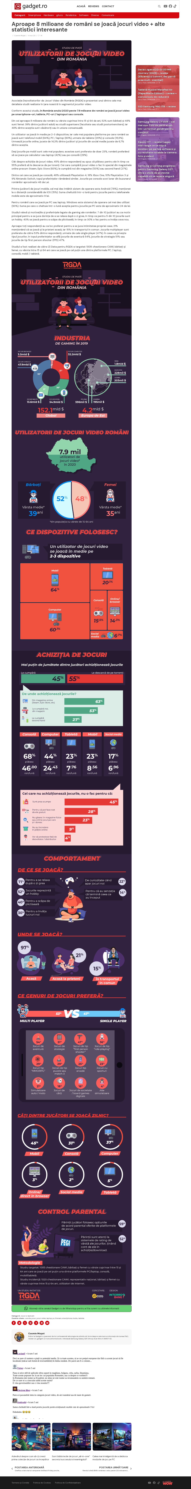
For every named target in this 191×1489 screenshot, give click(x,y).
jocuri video (41, 1318)
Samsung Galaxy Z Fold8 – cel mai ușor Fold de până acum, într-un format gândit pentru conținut (156, 127)
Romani (58, 1318)
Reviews (93, 6)
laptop (49, 1318)
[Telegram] (36, 1323)
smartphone (67, 1318)
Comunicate (108, 15)
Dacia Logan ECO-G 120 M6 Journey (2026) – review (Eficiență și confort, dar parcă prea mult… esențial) (156, 75)
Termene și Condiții (20, 1482)
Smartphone (34, 15)
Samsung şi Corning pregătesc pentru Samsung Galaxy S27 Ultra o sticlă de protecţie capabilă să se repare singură (156, 171)
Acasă (81, 6)
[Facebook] (14, 1323)
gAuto (59, 15)
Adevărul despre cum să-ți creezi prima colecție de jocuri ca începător (30, 1458)
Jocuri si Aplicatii (27, 1316)
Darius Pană (142, 83)
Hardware (49, 15)
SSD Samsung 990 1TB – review (157, 106)
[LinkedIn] (42, 1323)
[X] (25, 1323)
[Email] (47, 1323)
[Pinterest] (30, 1323)
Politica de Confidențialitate (68, 1482)
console (28, 1318)
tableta (81, 1318)
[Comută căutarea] (159, 6)
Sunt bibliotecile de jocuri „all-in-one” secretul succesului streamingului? (71, 1458)
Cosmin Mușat (20, 35)
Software (84, 15)
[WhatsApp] (19, 1323)
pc (54, 1318)
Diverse (95, 15)
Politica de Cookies (42, 1482)
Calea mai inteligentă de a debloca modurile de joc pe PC (110, 1458)
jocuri (33, 1318)
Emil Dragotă (142, 135)
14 (41, 35)
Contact (108, 6)
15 (159, 83)
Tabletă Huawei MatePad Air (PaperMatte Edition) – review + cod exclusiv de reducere (157, 93)
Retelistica (71, 15)
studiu (75, 1318)
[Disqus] (72, 1384)
